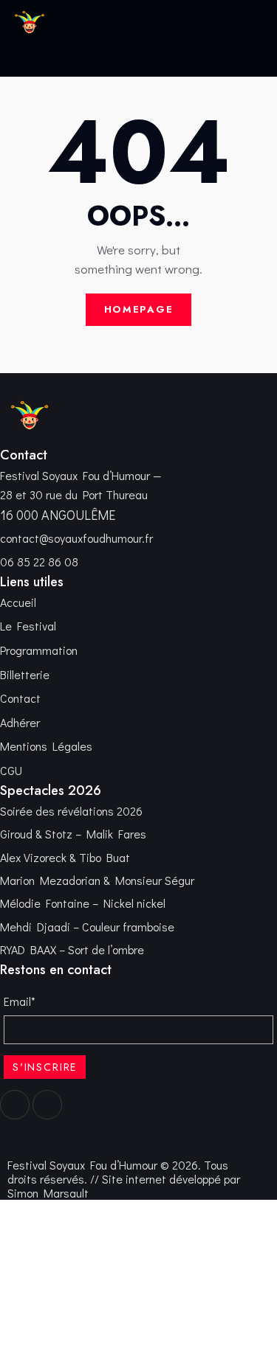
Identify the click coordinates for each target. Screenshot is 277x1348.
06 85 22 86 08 (39, 561)
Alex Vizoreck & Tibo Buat (65, 857)
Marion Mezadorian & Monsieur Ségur (97, 880)
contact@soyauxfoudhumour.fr (76, 538)
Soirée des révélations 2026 (71, 811)
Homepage (139, 309)
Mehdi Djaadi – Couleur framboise (87, 926)
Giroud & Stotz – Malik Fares (73, 833)
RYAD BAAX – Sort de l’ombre (72, 949)
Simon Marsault (48, 1193)
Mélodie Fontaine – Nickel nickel (82, 903)
